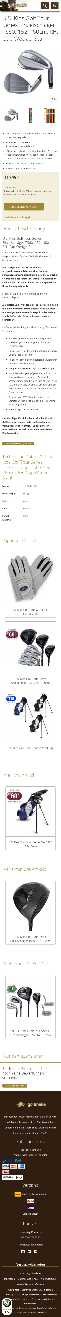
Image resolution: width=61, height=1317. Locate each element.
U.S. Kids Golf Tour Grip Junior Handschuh (31, 612)
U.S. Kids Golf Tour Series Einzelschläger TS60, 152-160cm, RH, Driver (30, 939)
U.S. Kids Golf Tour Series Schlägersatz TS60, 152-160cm (30, 681)
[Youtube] (23, 1251)
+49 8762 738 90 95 (30, 1237)
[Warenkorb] (55, 5)
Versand (12, 187)
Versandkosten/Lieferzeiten (31, 1284)
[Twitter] (29, 1251)
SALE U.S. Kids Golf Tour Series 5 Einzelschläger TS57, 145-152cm (30, 1033)
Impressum (9, 1278)
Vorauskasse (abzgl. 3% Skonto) (30, 1154)
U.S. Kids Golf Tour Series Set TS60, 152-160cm (30, 844)
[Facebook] (35, 1251)
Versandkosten (30, 1213)
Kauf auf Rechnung (30, 1149)
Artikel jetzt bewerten (14, 1085)
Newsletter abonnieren (30, 1244)
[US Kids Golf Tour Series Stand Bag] (30, 716)
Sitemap (48, 1289)
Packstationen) (39, 1193)
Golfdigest (13, 1289)
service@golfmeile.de (30, 1232)
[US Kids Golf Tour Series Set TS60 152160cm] (30, 811)
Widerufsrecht (48, 1278)
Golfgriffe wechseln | (32, 1289)
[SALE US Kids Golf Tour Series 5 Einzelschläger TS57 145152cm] (30, 1000)
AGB (36, 1278)
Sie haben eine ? (17, 217)
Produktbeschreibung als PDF (18, 443)
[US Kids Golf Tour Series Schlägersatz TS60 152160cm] (30, 647)
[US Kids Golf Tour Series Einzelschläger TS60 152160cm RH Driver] (30, 906)
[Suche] (45, 5)
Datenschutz (24, 1278)
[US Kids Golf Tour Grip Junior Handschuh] (30, 578)
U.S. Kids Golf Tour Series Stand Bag (30, 748)
